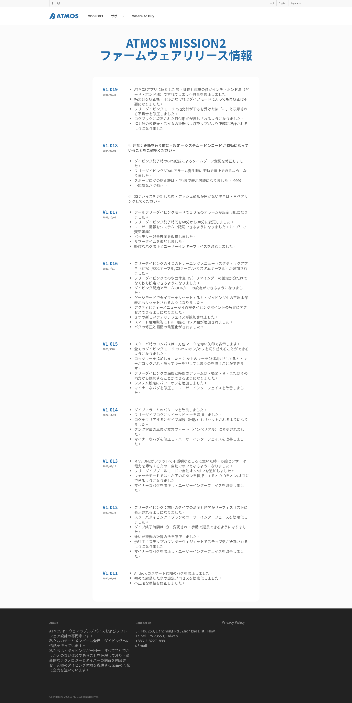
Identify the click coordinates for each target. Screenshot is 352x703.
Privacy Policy (233, 622)
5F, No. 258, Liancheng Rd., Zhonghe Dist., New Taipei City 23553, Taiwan (175, 633)
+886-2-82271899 (150, 640)
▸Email (141, 645)
